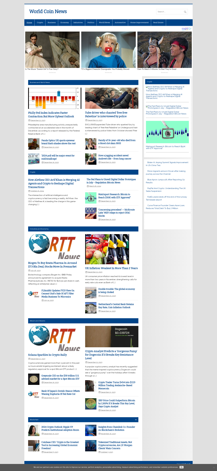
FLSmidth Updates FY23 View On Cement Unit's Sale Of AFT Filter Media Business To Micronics (57, 293)
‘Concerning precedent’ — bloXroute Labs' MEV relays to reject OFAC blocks (116, 212)
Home (29, 22)
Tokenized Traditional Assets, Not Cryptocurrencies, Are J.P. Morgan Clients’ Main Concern (115, 445)
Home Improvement (139, 22)
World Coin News (48, 11)
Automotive (120, 22)
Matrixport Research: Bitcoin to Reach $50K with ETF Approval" (165, 147)
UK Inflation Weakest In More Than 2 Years (111, 268)
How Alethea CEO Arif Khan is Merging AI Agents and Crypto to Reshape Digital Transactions (54, 183)
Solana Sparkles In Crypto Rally (47, 354)
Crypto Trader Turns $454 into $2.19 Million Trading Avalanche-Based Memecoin (116, 385)
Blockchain (34, 420)
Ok (181, 467)
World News (104, 22)
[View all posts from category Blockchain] (135, 420)
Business (52, 22)
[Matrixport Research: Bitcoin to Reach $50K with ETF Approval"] (167, 142)
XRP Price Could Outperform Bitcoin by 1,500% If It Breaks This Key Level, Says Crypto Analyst (116, 403)
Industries (78, 22)
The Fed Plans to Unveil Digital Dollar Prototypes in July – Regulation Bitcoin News (166, 113)
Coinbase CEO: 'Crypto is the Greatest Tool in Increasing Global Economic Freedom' (60, 445)
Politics (91, 22)
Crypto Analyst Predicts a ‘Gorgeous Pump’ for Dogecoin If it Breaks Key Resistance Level (111, 355)
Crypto (40, 22)
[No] (214, 467)
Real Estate (158, 22)
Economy (65, 22)
